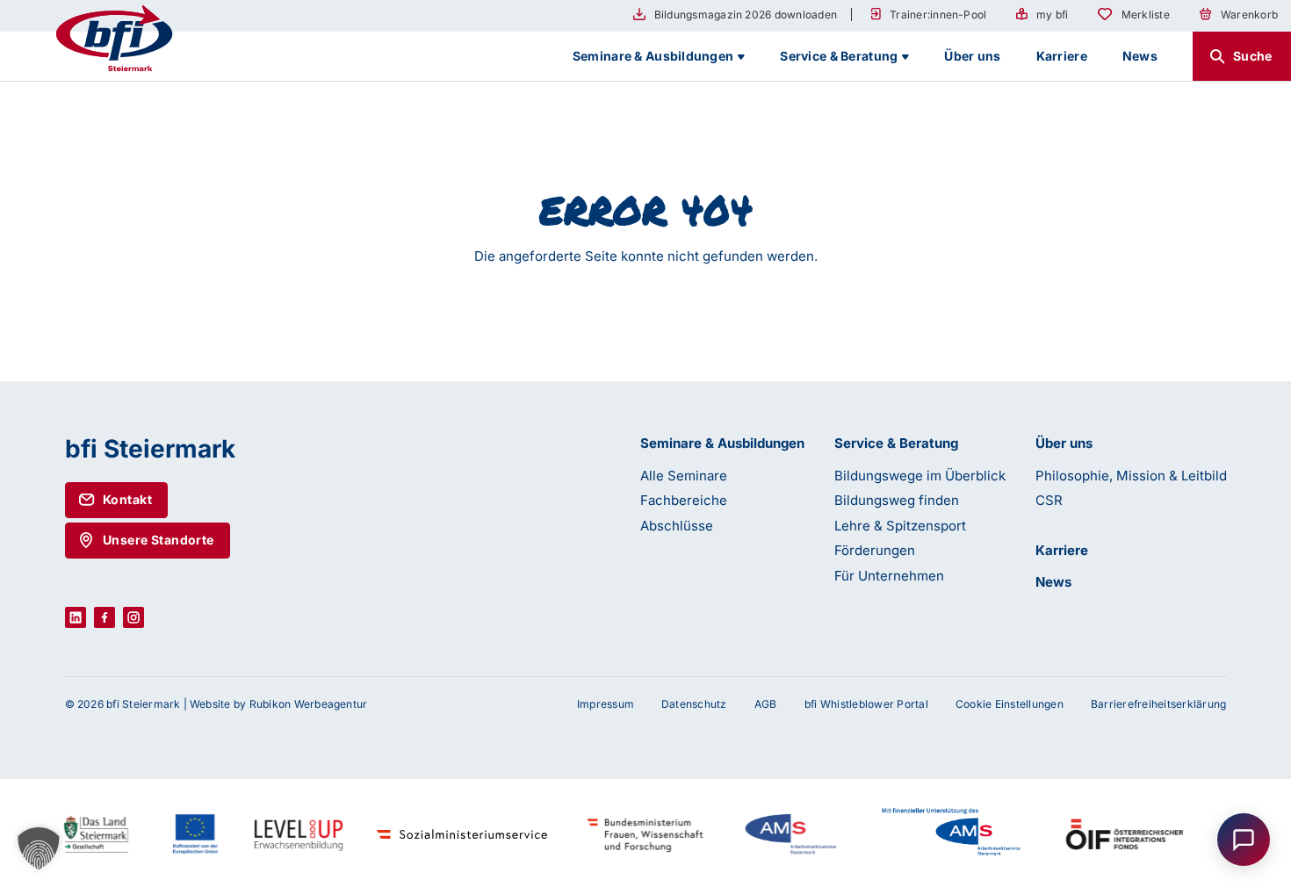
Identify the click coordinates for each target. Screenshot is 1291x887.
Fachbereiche (683, 500)
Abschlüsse (676, 525)
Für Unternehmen (889, 575)
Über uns (1064, 443)
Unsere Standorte (158, 539)
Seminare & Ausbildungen (722, 443)
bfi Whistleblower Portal (866, 703)
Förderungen (874, 550)
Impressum (605, 703)
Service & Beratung (896, 443)
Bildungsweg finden (896, 500)
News (1053, 581)
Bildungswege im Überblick (920, 475)
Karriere (1061, 550)
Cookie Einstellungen (1010, 703)
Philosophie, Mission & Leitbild (1131, 475)
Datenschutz (694, 703)
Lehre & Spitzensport (900, 525)
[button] (38, 848)
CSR (1049, 500)
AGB (765, 703)
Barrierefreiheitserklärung (1158, 703)
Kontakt (127, 499)
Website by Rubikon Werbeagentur (278, 703)
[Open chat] (1243, 839)
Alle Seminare (683, 475)
